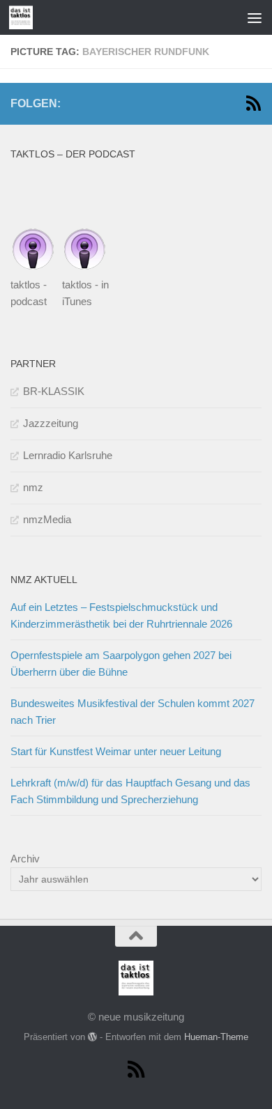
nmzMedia (47, 519)
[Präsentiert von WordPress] (92, 1036)
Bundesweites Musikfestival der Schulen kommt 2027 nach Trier (132, 711)
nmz (33, 487)
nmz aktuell (43, 579)
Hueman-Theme (216, 1037)
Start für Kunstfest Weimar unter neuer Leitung (115, 751)
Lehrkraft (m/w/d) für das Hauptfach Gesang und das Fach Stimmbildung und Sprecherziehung (130, 791)
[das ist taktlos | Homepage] (24, 17)
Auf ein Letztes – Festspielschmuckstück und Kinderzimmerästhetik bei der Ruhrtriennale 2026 (121, 615)
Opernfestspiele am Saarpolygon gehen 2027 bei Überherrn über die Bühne (121, 663)
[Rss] (253, 103)
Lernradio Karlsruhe (67, 455)
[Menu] (254, 17)
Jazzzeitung (50, 423)
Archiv (25, 858)
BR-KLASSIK (53, 391)
